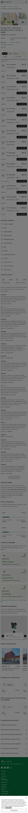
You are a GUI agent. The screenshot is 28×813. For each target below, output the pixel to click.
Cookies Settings (13, 810)
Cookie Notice (8, 807)
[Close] (26, 797)
